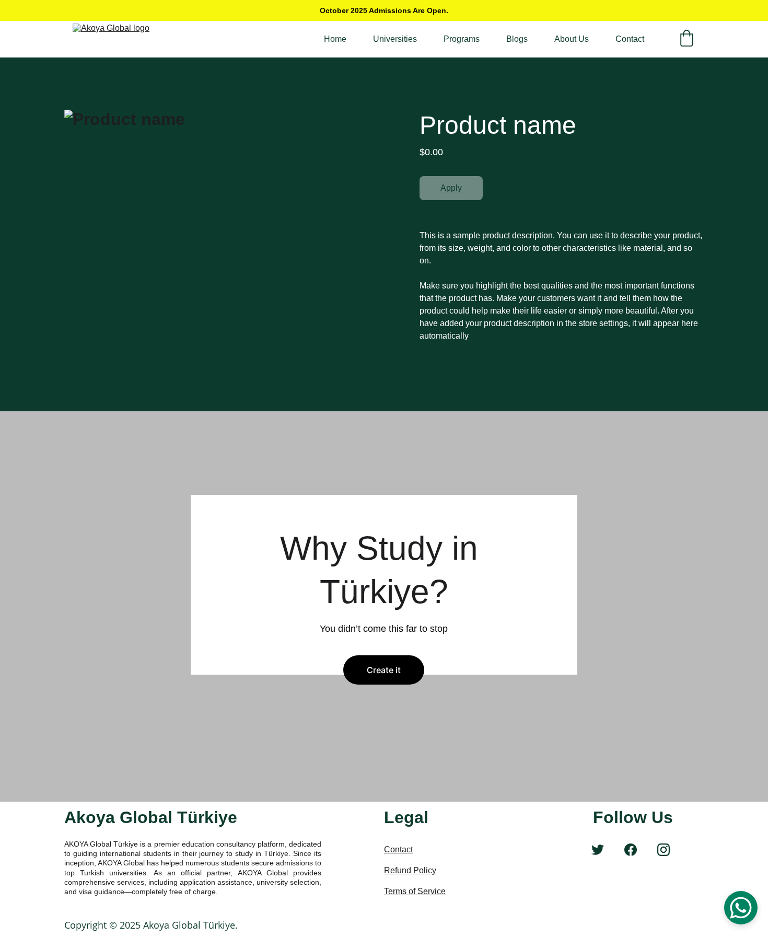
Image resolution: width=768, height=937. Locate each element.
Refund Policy (410, 870)
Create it (384, 670)
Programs (462, 38)
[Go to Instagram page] (663, 849)
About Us (571, 38)
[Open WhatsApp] (741, 907)
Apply (451, 187)
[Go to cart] (686, 39)
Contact (629, 38)
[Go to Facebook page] (630, 849)
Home (335, 38)
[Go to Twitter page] (597, 849)
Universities (395, 38)
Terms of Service (415, 891)
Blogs (517, 38)
